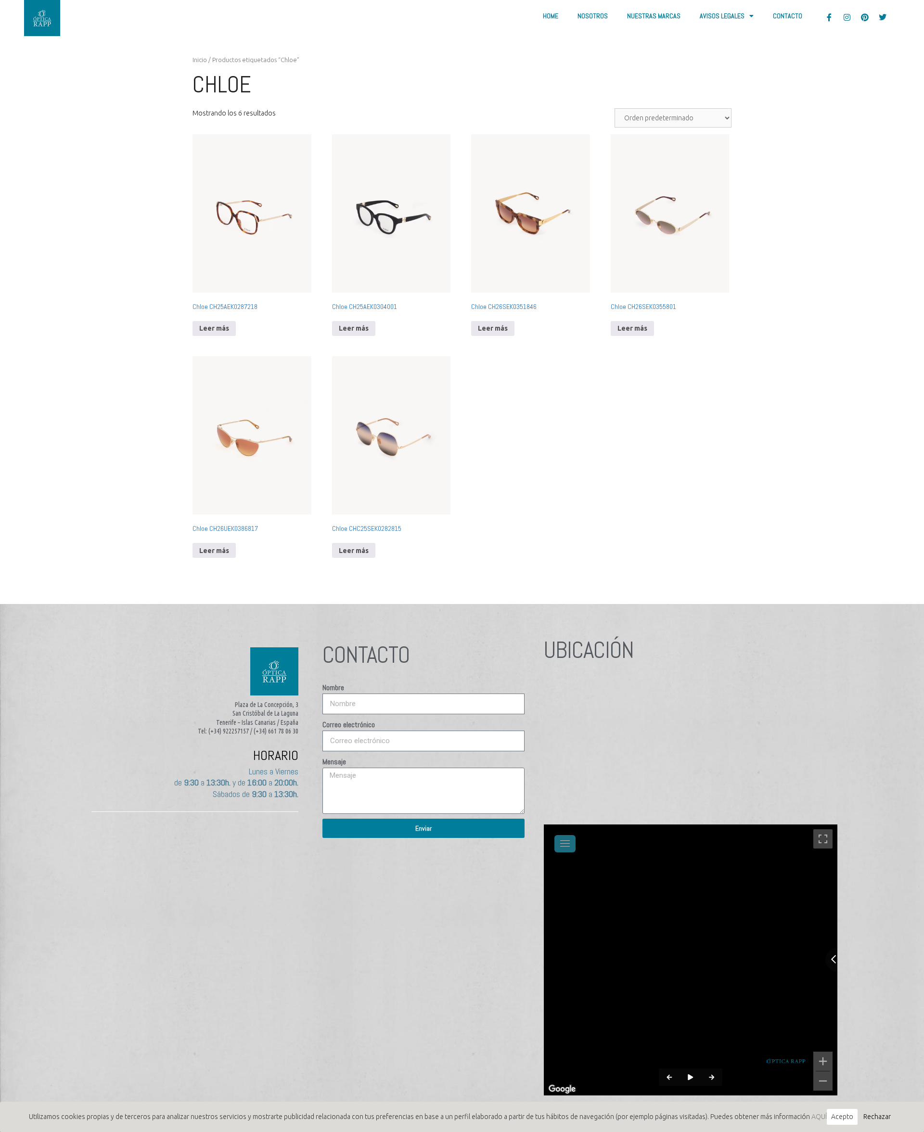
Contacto (787, 16)
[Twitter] (882, 17)
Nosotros (593, 16)
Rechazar (877, 1116)
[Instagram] (847, 17)
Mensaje (334, 762)
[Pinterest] (865, 17)
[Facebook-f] (829, 17)
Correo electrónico (348, 725)
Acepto (842, 1116)
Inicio (199, 59)
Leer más (214, 328)
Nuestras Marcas (653, 16)
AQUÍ (819, 1116)
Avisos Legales (722, 16)
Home (550, 16)
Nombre (333, 687)
